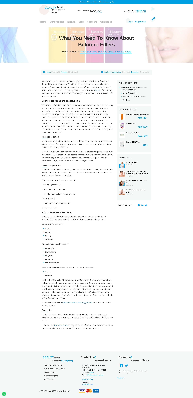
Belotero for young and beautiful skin (133, 87)
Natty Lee (126, 72)
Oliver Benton (145, 72)
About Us (92, 22)
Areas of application (130, 93)
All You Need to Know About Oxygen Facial (77, 303)
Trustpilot (120, 378)
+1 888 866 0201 (87, 380)
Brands (71, 22)
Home (43, 22)
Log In (130, 22)
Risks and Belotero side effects (134, 97)
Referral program (51, 376)
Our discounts (50, 379)
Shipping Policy (50, 372)
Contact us (106, 22)
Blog (81, 22)
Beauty (54, 7)
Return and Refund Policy (54, 369)
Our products (57, 22)
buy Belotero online (61, 325)
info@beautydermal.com (95, 375)
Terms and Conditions (53, 365)
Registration (140, 22)
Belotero (98, 90)
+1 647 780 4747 (87, 385)
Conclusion (126, 100)
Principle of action (129, 90)
